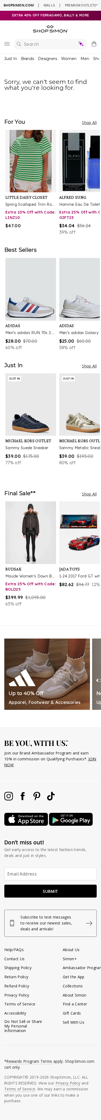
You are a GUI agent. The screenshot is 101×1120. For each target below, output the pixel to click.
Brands (27, 58)
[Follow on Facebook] (23, 799)
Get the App (74, 976)
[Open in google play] (71, 824)
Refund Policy (16, 985)
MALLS (49, 5)
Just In (10, 58)
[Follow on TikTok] (51, 799)
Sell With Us (73, 1022)
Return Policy (16, 976)
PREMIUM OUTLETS (81, 5)
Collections (73, 985)
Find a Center (75, 1003)
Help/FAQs (14, 949)
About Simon (74, 995)
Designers (47, 58)
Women (68, 58)
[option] (32, 183)
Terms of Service (19, 1003)
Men (85, 58)
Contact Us (14, 958)
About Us (71, 949)
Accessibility (15, 1013)
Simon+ (70, 958)
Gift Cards (72, 1013)
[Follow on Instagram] (9, 799)
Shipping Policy (18, 967)
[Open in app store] (26, 824)
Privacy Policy (16, 995)
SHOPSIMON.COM (19, 5)
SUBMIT (50, 891)
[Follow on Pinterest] (37, 799)
